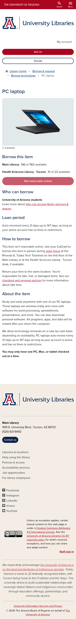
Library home (18, 71)
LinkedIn (11, 501)
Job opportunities (13, 473)
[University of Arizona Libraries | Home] (38, 23)
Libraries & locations (15, 452)
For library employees (16, 478)
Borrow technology (23, 76)
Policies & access (13, 462)
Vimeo (10, 506)
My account (64, 42)
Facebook (12, 490)
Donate (38, 60)
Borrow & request (43, 71)
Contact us (10, 439)
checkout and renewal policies (22, 280)
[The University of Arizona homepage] (21, 4)
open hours (53, 251)
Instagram (12, 495)
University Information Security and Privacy (38, 606)
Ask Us (38, 51)
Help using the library (16, 457)
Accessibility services (16, 467)
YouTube (11, 511)
